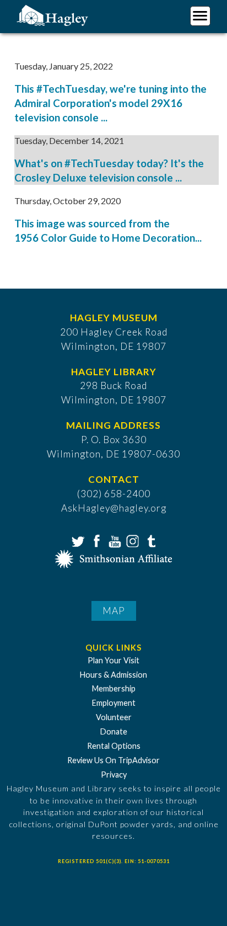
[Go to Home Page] (54, 15)
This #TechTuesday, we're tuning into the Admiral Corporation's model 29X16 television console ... (110, 103)
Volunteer (114, 717)
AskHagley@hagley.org (113, 508)
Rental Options (113, 746)
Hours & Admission (113, 674)
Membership (114, 688)
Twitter (77, 540)
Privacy (114, 774)
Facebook (95, 540)
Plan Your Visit (113, 660)
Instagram (131, 540)
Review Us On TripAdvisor (113, 760)
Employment (114, 702)
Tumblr (150, 540)
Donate (113, 731)
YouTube (113, 540)
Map (113, 610)
